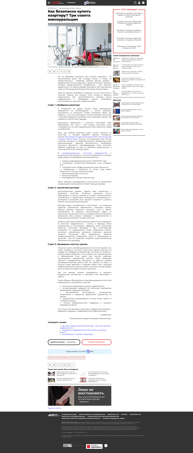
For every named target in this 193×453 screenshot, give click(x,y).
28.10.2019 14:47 (52, 8)
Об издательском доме (69, 414)
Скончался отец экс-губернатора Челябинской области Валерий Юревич (129, 23)
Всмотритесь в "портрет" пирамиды (77, 334)
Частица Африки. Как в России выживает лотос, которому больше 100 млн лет (133, 93)
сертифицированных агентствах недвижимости (85, 153)
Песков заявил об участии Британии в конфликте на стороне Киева (132, 103)
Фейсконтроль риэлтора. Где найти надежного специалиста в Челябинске (66, 373)
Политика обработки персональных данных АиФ (103, 416)
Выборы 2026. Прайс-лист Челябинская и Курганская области (81, 418)
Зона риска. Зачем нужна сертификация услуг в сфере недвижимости (97, 380)
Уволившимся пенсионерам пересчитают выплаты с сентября (131, 123)
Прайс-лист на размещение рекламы (73, 416)
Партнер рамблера (79, 445)
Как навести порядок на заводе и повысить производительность (129, 31)
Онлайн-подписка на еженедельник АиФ (92, 414)
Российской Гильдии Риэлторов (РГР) (81, 137)
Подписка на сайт (113, 414)
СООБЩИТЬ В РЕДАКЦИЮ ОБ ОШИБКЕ (114, 418)
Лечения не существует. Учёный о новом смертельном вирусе (132, 72)
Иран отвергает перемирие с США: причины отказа (132, 130)
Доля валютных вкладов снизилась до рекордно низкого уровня (132, 116)
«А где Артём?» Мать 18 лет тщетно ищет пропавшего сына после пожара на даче (132, 66)
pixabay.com (103, 67)
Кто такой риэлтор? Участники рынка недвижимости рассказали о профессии (98, 373)
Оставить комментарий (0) (96, 342)
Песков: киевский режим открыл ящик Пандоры (131, 110)
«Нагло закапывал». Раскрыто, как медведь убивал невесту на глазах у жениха (133, 86)
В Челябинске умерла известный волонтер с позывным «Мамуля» (129, 39)
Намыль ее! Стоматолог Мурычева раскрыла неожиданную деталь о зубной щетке (132, 59)
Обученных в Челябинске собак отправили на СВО (129, 47)
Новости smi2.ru (54, 408)
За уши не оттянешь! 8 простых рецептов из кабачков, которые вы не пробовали (133, 79)
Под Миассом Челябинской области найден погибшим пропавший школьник (129, 15)
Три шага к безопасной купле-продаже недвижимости (66, 379)
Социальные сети (135, 414)
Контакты (124, 414)
